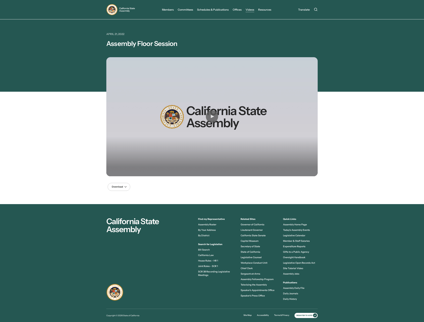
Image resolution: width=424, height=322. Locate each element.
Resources (264, 9)
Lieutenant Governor (252, 229)
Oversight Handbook (294, 257)
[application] (212, 116)
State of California (250, 251)
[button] (212, 116)
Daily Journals (290, 293)
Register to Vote (304, 315)
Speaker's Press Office (253, 295)
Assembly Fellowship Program (257, 279)
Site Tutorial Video (293, 268)
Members (168, 9)
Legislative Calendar (294, 235)
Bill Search (204, 249)
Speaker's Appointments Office (257, 290)
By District (203, 235)
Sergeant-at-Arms (250, 273)
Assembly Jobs (291, 273)
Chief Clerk (247, 268)
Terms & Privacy (281, 315)
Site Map (247, 315)
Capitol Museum (250, 240)
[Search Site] (316, 10)
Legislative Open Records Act (299, 262)
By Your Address (207, 229)
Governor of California (252, 224)
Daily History (290, 298)
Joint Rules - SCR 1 (208, 266)
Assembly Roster (207, 224)
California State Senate (253, 235)
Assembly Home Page (295, 224)
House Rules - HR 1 (208, 260)
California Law (206, 255)
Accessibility (263, 315)
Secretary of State (250, 246)
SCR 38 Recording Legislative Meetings (214, 273)
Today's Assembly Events (296, 229)
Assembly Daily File (293, 288)
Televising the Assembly (254, 284)
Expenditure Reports (294, 246)
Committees (185, 9)
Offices (237, 9)
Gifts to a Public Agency (296, 251)
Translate (304, 9)
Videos (250, 9)
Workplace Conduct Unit (254, 262)
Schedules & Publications (213, 9)
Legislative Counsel (251, 257)
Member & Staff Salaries (296, 240)
